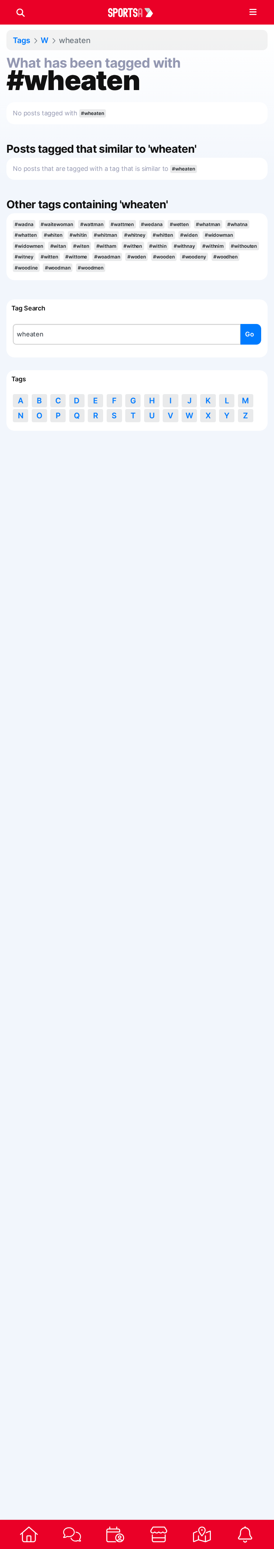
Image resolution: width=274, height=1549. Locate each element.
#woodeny (194, 257)
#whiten (53, 235)
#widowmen (29, 246)
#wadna (24, 224)
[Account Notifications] (245, 1534)
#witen (81, 246)
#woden (136, 257)
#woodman (58, 268)
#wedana (151, 224)
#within (157, 246)
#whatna (237, 224)
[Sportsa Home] (28, 1534)
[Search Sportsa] (20, 12)
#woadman (107, 257)
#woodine (26, 268)
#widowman (219, 235)
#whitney (135, 235)
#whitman (105, 235)
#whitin (78, 235)
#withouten (244, 246)
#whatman (208, 224)
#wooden (163, 257)
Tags (21, 40)
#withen (132, 246)
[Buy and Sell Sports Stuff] (158, 1534)
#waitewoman (57, 224)
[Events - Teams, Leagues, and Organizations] (115, 1534)
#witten (49, 257)
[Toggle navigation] (253, 12)
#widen (188, 235)
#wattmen (122, 224)
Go (249, 334)
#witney (24, 257)
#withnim (213, 246)
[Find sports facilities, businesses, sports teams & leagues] (201, 1534)
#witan (58, 246)
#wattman (91, 224)
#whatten (25, 235)
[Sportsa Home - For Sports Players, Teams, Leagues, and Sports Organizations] (135, 12)
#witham (106, 246)
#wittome (76, 257)
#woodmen (90, 268)
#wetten (179, 224)
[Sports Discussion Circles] (71, 1534)
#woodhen (225, 257)
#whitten (163, 235)
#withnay (184, 246)
